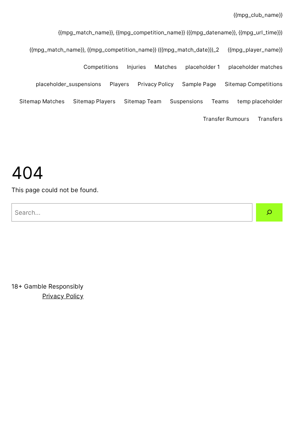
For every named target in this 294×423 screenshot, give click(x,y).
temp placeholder (260, 101)
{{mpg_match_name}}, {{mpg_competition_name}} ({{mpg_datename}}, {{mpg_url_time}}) (170, 32)
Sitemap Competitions (254, 84)
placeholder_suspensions (68, 84)
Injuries (136, 66)
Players (119, 84)
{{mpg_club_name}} (258, 14)
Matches (166, 66)
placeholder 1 (202, 66)
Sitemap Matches (42, 101)
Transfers (270, 118)
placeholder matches (255, 66)
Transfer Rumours (226, 118)
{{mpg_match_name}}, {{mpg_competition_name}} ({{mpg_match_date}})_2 (124, 49)
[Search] (269, 212)
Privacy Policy (156, 84)
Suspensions (186, 101)
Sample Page (199, 84)
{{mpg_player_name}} (255, 49)
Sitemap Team (142, 101)
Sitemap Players (94, 101)
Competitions (101, 66)
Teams (220, 101)
